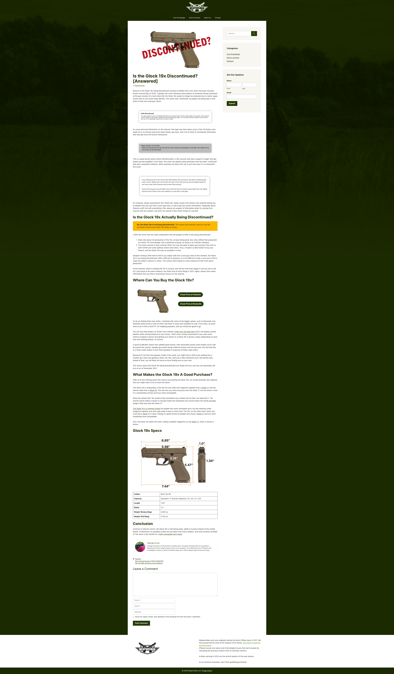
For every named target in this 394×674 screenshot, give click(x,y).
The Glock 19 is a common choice (146, 409)
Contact (218, 18)
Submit (232, 103)
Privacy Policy (207, 671)
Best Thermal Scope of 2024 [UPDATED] (149, 561)
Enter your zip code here (185, 332)
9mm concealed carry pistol (170, 534)
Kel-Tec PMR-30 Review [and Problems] (149, 563)
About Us (207, 18)
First (228, 88)
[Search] (254, 33)
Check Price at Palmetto (190, 295)
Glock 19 (153, 390)
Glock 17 (205, 388)
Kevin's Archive (233, 58)
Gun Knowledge (179, 18)
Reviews (138, 559)
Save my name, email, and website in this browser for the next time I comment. (168, 617)
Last (243, 88)
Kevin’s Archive (194, 18)
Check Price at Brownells (191, 304)
